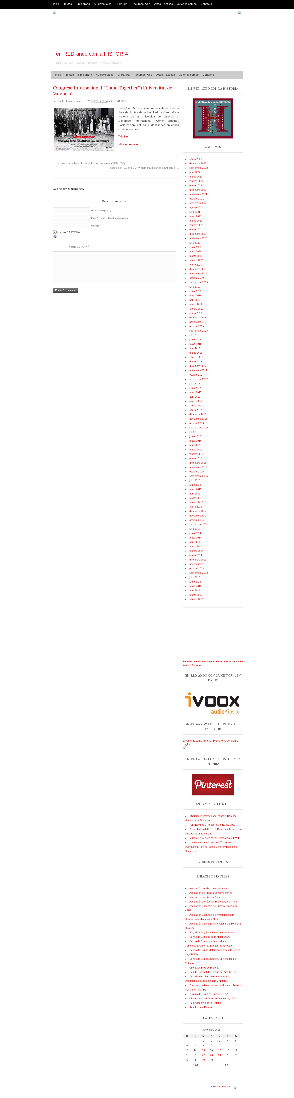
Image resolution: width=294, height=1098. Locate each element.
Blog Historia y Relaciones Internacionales (212, 932)
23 (211, 1055)
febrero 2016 (196, 454)
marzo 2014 (195, 546)
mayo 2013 (195, 586)
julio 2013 (194, 577)
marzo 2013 (195, 595)
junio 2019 (195, 291)
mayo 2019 (195, 295)
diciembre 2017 (197, 366)
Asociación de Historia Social (205, 897)
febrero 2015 (196, 502)
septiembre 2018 (198, 330)
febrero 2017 (196, 405)
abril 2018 (194, 348)
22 (203, 1055)
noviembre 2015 (198, 467)
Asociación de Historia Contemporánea (210, 892)
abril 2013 (194, 590)
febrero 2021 (196, 225)
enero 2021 (195, 229)
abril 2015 (194, 493)
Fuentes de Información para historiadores (207, 661)
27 (187, 1060)
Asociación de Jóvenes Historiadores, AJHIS (213, 901)
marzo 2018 (195, 352)
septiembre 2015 (198, 476)
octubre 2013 (196, 568)
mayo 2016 (195, 440)
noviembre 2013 (198, 564)
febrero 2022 (196, 181)
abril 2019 (194, 300)
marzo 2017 (195, 401)
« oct (195, 1064)
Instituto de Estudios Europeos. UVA (208, 994)
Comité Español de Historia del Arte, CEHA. (213, 972)
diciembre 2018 (197, 317)
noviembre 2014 (198, 515)
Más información (128, 144)
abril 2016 (194, 445)
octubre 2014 (196, 520)
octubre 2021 (196, 198)
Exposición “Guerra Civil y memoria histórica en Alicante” (144, 167)
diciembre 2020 (197, 234)
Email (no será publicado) (109, 218)
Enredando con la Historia (197, 740)
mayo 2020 (195, 251)
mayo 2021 (195, 216)
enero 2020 (195, 264)
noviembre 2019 (198, 273)
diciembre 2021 (197, 190)
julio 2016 (194, 432)
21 (195, 1055)
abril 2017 (194, 396)
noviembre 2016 (198, 418)
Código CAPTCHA (78, 247)
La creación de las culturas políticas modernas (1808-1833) (89, 163)
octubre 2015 (196, 471)
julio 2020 (194, 242)
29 (203, 1060)
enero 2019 (195, 313)
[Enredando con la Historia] (184, 748)
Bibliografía (83, 3)
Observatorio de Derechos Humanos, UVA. (212, 998)
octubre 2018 (196, 326)
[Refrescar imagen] (55, 237)
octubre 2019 (196, 278)
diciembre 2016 (197, 414)
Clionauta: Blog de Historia (204, 967)
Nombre (101, 210)
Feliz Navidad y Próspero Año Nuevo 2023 (212, 824)
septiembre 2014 (198, 524)
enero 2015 (195, 506)
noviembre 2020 (198, 238)
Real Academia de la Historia (205, 1003)
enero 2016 (195, 458)
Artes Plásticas (163, 3)
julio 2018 (194, 335)
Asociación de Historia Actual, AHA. (208, 888)
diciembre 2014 (197, 511)
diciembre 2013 (197, 559)
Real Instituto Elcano (200, 1007)
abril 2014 (194, 542)
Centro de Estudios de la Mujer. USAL (209, 937)
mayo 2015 (195, 489)
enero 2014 (195, 555)
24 (219, 1055)
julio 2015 (194, 480)
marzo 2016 (195, 449)
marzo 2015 (195, 498)
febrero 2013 (196, 599)
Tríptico (123, 136)
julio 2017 (194, 383)
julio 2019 (194, 286)
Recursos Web (141, 3)
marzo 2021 (195, 220)
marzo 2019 (195, 304)
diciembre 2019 (197, 269)
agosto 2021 (196, 207)
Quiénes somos (187, 3)
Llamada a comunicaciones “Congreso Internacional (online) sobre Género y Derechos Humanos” (211, 847)
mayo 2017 (195, 392)
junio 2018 (195, 339)
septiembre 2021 (198, 203)
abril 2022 (194, 172)
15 (203, 1050)
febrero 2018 (196, 357)
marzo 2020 (195, 256)
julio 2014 (194, 528)
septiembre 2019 (198, 282)
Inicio (56, 3)
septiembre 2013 (198, 573)
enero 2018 (195, 361)
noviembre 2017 (198, 370)
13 (187, 1050)
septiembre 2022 (198, 167)
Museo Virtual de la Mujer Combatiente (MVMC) (215, 838)
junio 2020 (195, 247)
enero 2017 (195, 410)
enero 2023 (195, 159)
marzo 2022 (195, 176)
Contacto (206, 3)
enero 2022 (195, 185)
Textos (68, 3)
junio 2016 (195, 436)
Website (95, 226)
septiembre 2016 (198, 427)
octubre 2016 (196, 423)
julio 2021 (194, 212)
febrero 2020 (196, 260)
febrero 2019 (196, 308)
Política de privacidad (221, 1086)
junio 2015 (195, 484)
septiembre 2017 (198, 379)
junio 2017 (195, 388)
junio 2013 (195, 581)
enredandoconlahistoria (69, 101)
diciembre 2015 (197, 462)
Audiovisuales (102, 3)
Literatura (121, 3)
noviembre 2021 (198, 194)
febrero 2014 (196, 551)
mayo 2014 (195, 537)
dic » (227, 1064)
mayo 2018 (195, 344)
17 (219, 1050)
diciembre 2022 (197, 163)
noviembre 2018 (198, 322)
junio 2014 (195, 533)
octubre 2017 (196, 374)
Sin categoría (119, 101)
